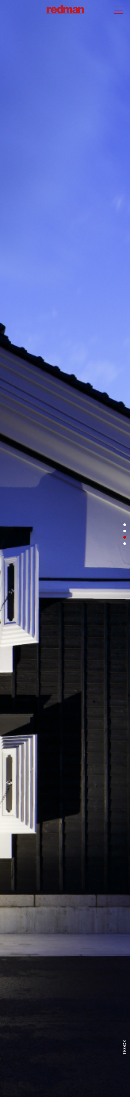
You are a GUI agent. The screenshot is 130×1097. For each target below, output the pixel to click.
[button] (124, 524)
